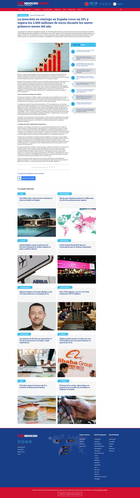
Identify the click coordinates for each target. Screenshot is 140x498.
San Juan (97, 469)
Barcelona (112, 439)
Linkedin (82, 444)
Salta (95, 467)
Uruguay (111, 451)
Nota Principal (64, 194)
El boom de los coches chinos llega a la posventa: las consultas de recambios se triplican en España (85, 110)
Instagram (82, 446)
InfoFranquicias (99, 446)
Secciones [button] (27, 9)
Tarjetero (57, 9)
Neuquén (96, 462)
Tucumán (97, 479)
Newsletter (71, 9)
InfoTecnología (99, 453)
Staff (64, 9)
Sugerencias (21, 447)
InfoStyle (97, 451)
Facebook (82, 439)
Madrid (111, 444)
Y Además (63, 381)
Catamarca (97, 439)
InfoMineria (97, 448)
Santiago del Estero (100, 476)
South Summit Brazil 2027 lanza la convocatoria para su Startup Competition (84, 71)
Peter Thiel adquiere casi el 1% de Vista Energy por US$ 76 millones (85, 83)
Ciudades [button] (37, 9)
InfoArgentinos (25, 287)
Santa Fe (96, 474)
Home (20, 9)
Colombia (112, 441)
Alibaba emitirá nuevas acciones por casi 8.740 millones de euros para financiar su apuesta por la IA (84, 97)
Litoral (96, 458)
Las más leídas (47, 9)
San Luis (96, 472)
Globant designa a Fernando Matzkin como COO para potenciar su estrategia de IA (85, 78)
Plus (21, 194)
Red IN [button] (80, 9)
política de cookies (102, 490)
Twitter (81, 441)
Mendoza (97, 460)
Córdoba (97, 441)
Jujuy (96, 455)
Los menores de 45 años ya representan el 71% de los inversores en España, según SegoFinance (85, 91)
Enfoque (62, 334)
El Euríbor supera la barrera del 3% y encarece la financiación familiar (84, 103)
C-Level (22, 240)
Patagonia (97, 465)
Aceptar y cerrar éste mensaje (70, 494)
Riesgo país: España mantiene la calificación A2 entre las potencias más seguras (85, 58)
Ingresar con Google (28, 178)
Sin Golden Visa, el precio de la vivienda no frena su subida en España (85, 51)
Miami (110, 446)
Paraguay (112, 448)
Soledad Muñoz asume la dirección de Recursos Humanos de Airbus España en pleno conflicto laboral (85, 64)
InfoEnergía (98, 444)
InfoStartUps (23, 15)
